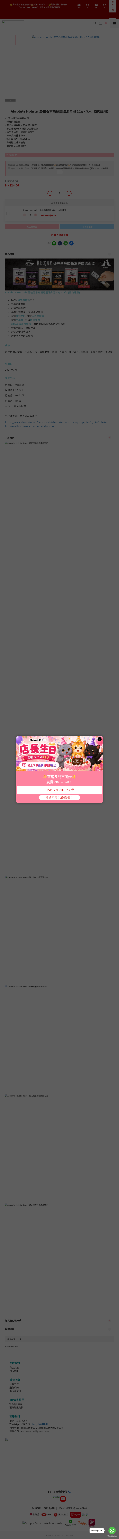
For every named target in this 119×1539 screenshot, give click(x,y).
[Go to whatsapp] (112, 1530)
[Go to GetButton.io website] (112, 1536)
